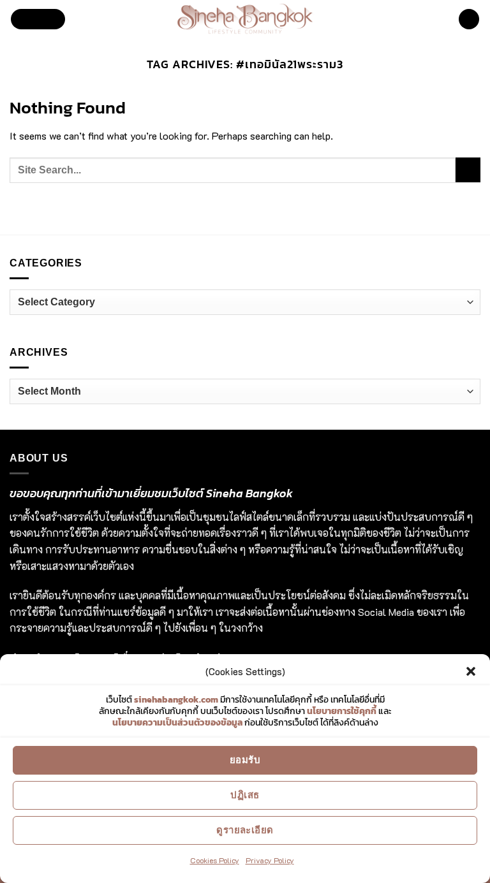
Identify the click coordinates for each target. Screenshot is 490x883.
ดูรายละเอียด (245, 829)
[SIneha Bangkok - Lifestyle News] (245, 19)
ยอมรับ (245, 759)
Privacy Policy (270, 860)
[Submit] (468, 169)
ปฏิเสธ (244, 794)
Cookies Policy (214, 860)
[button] (470, 671)
